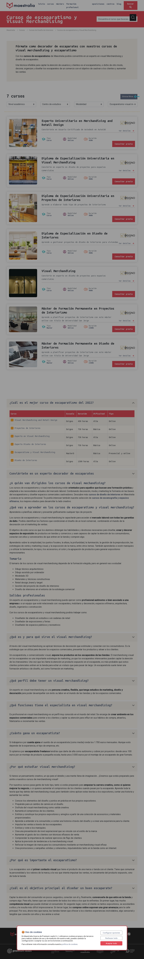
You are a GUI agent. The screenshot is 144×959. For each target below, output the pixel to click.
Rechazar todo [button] (111, 938)
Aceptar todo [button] (111, 943)
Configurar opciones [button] (111, 933)
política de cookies (69, 944)
